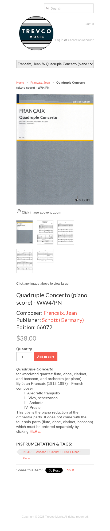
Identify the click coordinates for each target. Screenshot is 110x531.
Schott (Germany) (63, 320)
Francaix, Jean (40, 82)
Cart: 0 (89, 24)
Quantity (24, 349)
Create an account (81, 40)
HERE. (35, 431)
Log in (59, 40)
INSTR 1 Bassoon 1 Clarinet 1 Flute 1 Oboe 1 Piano (52, 452)
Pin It (69, 470)
